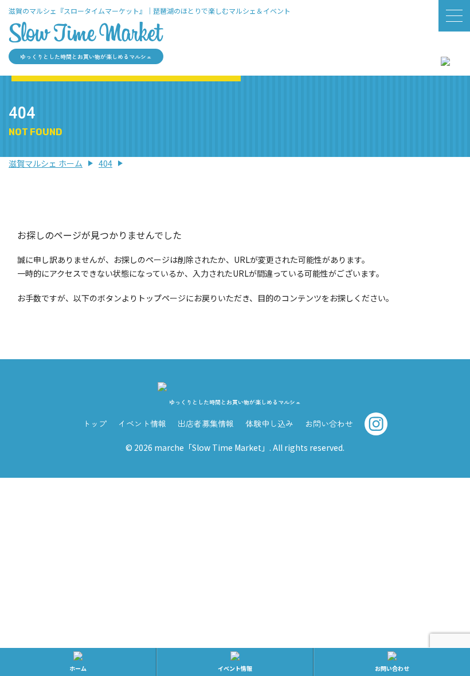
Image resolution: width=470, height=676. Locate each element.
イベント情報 (142, 423)
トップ (95, 423)
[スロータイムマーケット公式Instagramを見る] (376, 428)
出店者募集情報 (206, 423)
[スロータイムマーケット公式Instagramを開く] (445, 58)
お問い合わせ (329, 423)
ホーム (78, 668)
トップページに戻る (235, 332)
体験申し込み (269, 423)
